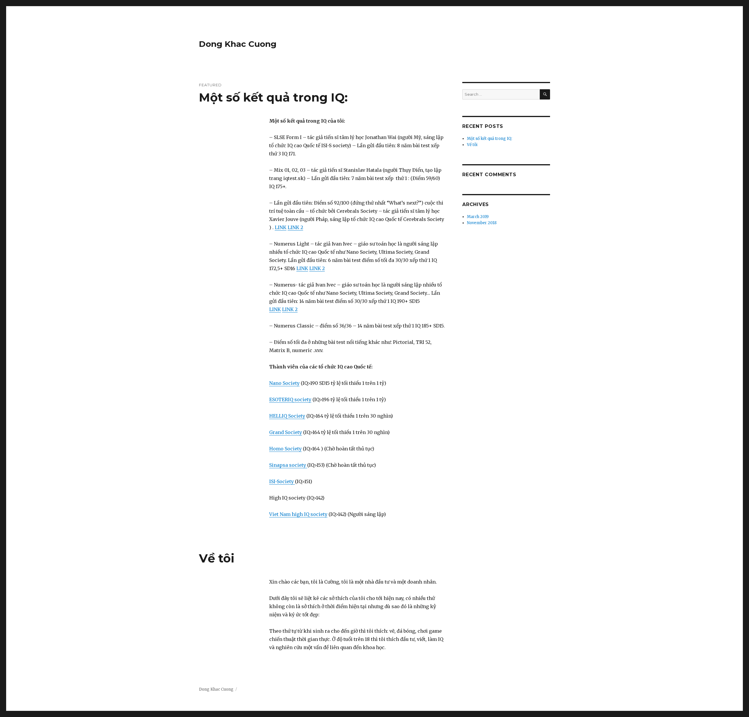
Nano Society (284, 383)
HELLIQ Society (287, 416)
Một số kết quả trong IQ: (273, 97)
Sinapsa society (288, 465)
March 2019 (478, 216)
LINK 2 (295, 227)
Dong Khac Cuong (237, 44)
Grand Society (285, 432)
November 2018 (482, 222)
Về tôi (216, 558)
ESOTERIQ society (290, 399)
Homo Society (285, 449)
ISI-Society (282, 481)
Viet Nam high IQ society (298, 514)
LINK (280, 227)
